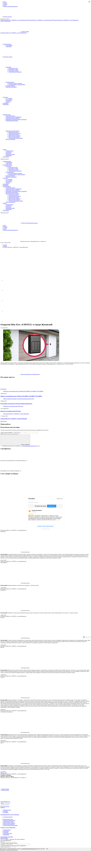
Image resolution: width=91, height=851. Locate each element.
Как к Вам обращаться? (6, 840)
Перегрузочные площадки (14, 135)
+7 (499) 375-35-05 (5, 790)
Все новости (3, 389)
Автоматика (8, 100)
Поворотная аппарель (13, 132)
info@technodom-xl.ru (5, 801)
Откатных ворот (9, 150)
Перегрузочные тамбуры (14, 136)
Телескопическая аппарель (15, 133)
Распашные (5, 103)
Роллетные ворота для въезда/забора (17, 84)
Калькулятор (6, 156)
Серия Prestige (9, 45)
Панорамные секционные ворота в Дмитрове (16, 119)
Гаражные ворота (7, 44)
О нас (4, 1)
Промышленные (7, 114)
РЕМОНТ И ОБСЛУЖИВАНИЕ (8, 827)
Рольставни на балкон (14, 70)
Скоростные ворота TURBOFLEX (13, 117)
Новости (5, 2)
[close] (90, 637)
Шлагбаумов (9, 155)
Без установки (9, 99)
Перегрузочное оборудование (13, 130)
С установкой (9, 98)
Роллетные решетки (10, 85)
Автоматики (9, 152)
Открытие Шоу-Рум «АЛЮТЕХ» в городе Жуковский (14, 418)
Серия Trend (8, 46)
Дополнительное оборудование (16, 138)
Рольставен (8, 153)
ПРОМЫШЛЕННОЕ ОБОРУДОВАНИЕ (10, 814)
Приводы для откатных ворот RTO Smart (11, 411)
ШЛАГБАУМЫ (4, 838)
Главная (5, 244)
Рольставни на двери (13, 69)
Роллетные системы (8, 56)
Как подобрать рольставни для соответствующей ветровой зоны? (16, 403)
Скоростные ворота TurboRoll (12, 118)
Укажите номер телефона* (7, 432)
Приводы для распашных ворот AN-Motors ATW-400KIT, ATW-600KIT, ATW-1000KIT (21, 396)
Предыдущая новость (26, 374)
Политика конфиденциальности (10, 6)
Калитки (8, 102)
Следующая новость (35, 374)
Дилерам (5, 4)
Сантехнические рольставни (15, 71)
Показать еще (4, 421)
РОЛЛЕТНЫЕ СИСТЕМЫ (7, 836)
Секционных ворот (10, 154)
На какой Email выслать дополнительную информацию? (13, 845)
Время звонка (4, 433)
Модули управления (10, 139)
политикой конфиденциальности (29, 445)
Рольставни (8, 67)
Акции (4, 5)
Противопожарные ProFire (12, 120)
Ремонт (5, 149)
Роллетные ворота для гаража (15, 83)
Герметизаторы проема (14, 134)
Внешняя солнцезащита (11, 87)
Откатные (5, 97)
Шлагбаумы (6, 104)
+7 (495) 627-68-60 (25, 31)
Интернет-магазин (33, 223)
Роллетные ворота (10, 82)
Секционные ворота (10, 115)
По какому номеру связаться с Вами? (9, 843)
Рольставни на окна (13, 68)
